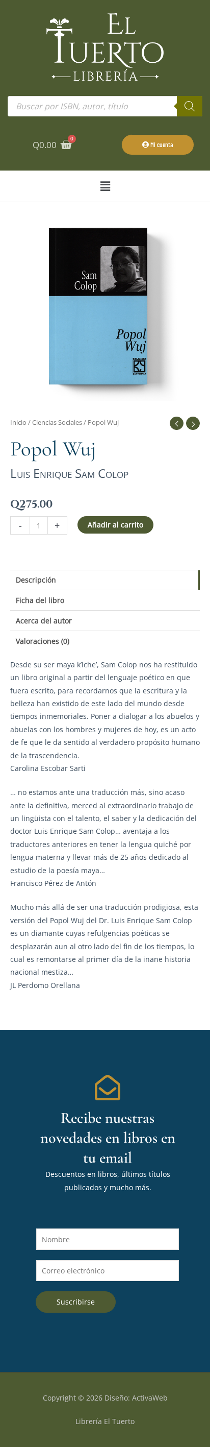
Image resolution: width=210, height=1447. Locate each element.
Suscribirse (76, 1302)
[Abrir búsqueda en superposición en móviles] (105, 106)
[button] (105, 186)
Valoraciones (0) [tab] (42, 641)
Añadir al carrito (115, 524)
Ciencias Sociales (57, 422)
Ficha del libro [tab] (40, 600)
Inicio (18, 422)
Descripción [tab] (36, 580)
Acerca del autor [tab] (44, 620)
